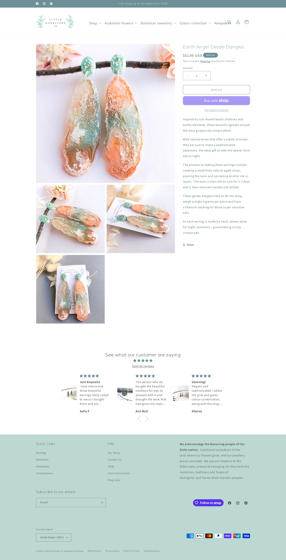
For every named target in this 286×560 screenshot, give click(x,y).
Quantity (188, 67)
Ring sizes (114, 480)
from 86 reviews (143, 366)
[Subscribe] (101, 502)
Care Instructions (119, 473)
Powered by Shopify (74, 551)
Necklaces (42, 459)
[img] (143, 361)
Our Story (114, 453)
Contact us (114, 459)
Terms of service (131, 550)
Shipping (205, 61)
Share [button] (190, 244)
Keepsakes (42, 466)
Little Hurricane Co (53, 551)
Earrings (41, 453)
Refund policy (94, 550)
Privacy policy (112, 550)
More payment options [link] (216, 109)
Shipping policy (152, 550)
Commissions (44, 473)
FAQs (111, 466)
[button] (94, 23)
